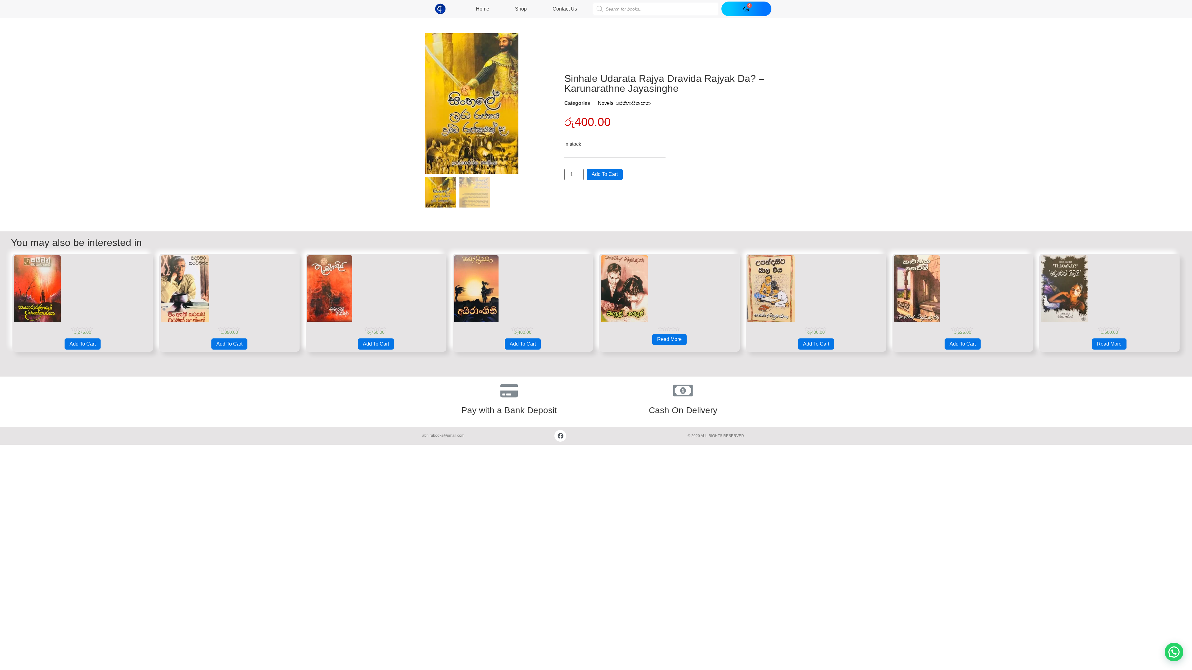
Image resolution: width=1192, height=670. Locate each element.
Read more (669, 339)
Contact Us (565, 8)
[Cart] (746, 9)
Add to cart (605, 174)
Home (482, 8)
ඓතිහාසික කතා (633, 103)
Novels (605, 103)
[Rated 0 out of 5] (669, 293)
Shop (521, 8)
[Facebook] (560, 436)
